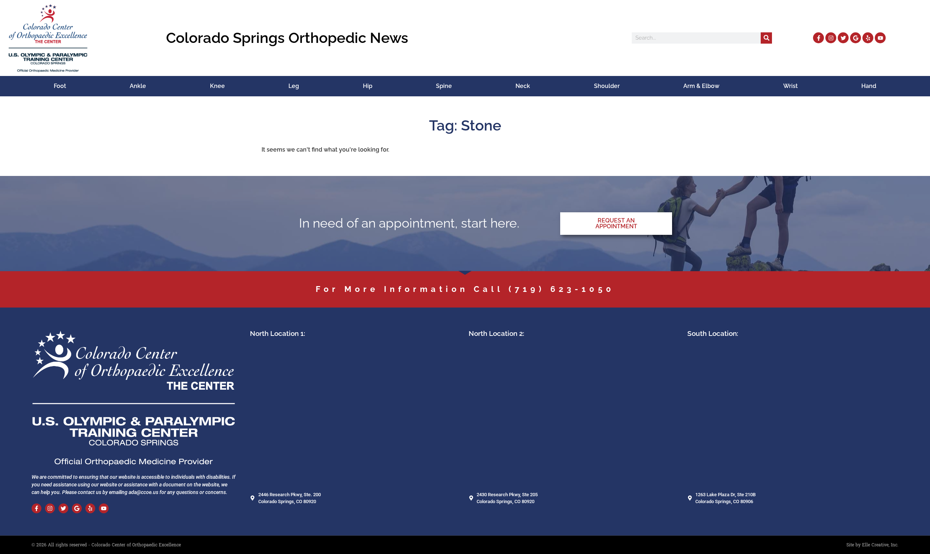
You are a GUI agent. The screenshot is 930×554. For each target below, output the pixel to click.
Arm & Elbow (701, 86)
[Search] (766, 38)
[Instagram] (830, 37)
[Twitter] (843, 37)
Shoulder (607, 86)
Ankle (138, 86)
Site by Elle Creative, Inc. (872, 545)
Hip (367, 86)
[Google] (855, 37)
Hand (868, 86)
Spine (444, 86)
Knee (217, 86)
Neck (522, 86)
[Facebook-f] (818, 37)
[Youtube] (880, 37)
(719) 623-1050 (562, 289)
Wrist (790, 86)
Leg (293, 86)
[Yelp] (867, 37)
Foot (60, 86)
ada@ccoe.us (143, 492)
